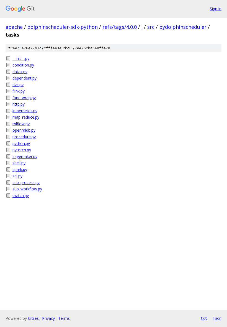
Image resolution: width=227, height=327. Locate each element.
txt (203, 318)
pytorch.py (21, 149)
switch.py (20, 195)
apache (14, 27)
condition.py (23, 65)
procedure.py (24, 136)
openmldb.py (23, 130)
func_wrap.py (24, 97)
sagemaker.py (24, 156)
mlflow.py (21, 123)
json (217, 318)
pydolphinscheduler (183, 27)
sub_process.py (26, 182)
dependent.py (24, 78)
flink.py (18, 91)
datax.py (19, 71)
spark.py (19, 169)
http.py (18, 104)
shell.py (18, 162)
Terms (64, 318)
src (150, 27)
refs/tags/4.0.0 (119, 27)
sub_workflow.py (27, 188)
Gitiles (33, 318)
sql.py (17, 175)
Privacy (48, 318)
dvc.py (18, 84)
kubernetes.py (24, 110)
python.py (21, 143)
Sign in (215, 8)
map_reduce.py (25, 117)
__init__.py (20, 58)
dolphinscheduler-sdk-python (62, 27)
